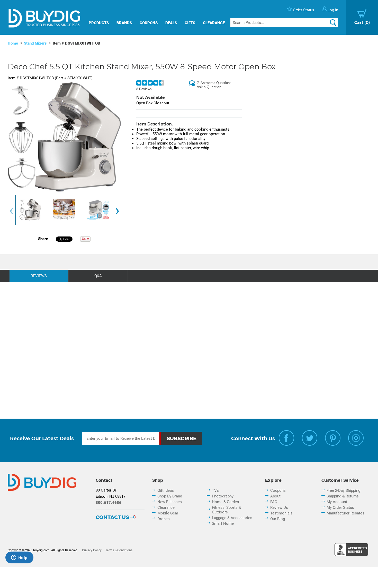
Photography (222, 496)
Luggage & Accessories (232, 517)
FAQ (273, 502)
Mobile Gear (167, 513)
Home (13, 43)
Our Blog (277, 519)
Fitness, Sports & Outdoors (226, 509)
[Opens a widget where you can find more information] (19, 558)
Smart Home (223, 523)
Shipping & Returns (343, 496)
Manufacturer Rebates (345, 513)
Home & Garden (225, 502)
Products (99, 23)
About (275, 496)
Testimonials (281, 513)
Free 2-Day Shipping (343, 490)
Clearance (214, 23)
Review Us (279, 507)
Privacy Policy (92, 550)
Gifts (190, 23)
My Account (337, 502)
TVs (215, 490)
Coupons (149, 23)
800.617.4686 (108, 502)
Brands (124, 23)
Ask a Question (209, 87)
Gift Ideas (165, 490)
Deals (171, 23)
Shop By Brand (169, 496)
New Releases (169, 502)
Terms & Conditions (118, 550)
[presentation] (11, 211)
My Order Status (340, 507)
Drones (163, 519)
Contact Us (112, 517)
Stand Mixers (35, 43)
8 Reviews (144, 89)
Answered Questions (216, 83)
